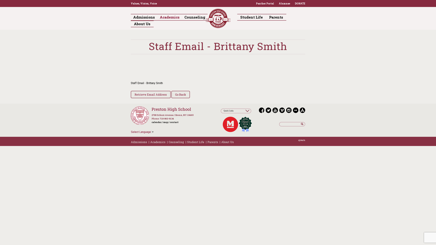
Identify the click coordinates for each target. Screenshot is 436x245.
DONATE (300, 3)
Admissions (139, 142)
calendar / (157, 122)
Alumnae (284, 3)
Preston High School (171, 109)
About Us (227, 142)
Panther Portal (265, 3)
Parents (212, 142)
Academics (157, 142)
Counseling (176, 142)
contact (174, 122)
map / (166, 122)
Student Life (195, 142)
